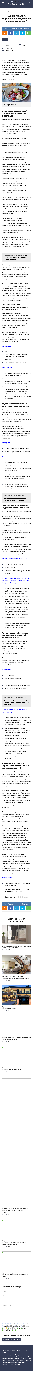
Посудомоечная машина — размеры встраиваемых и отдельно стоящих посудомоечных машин (14, 1242)
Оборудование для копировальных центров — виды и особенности (16, 1038)
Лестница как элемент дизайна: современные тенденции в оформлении (15, 977)
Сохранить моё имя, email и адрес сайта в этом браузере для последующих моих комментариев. (17, 1334)
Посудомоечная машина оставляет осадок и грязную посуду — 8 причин (16, 1068)
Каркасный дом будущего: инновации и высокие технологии (15, 1007)
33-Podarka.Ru (16, 4)
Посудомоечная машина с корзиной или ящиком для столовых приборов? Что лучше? (15, 1210)
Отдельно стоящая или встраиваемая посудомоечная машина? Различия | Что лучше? (15, 1274)
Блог (5, 39)
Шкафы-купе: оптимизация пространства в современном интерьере (16, 947)
